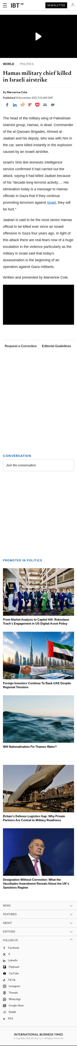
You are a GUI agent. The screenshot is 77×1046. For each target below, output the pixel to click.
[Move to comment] (52, 104)
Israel (51, 203)
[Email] (45, 104)
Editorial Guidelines (56, 346)
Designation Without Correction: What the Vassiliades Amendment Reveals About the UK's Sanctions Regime (36, 883)
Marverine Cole (17, 92)
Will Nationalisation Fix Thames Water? (30, 746)
